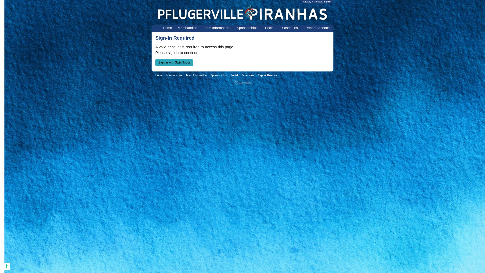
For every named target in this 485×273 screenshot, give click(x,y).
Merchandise (187, 28)
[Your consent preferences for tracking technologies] (6, 266)
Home (167, 28)
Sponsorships (247, 28)
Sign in (327, 1)
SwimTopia (242, 82)
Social (269, 28)
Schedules (290, 28)
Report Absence (317, 28)
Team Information (216, 28)
